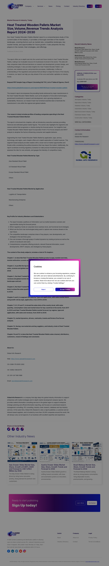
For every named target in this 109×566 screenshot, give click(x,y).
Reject (43, 289)
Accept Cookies (65, 289)
